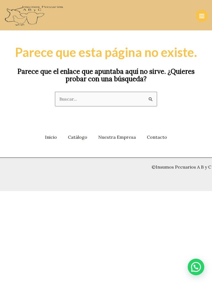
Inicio (51, 137)
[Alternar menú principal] (202, 16)
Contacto (157, 137)
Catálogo (77, 137)
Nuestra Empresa (117, 137)
